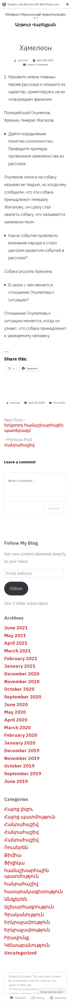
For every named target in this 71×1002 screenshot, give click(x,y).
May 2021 (15, 635)
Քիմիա (12, 855)
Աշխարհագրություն (29, 907)
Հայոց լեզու (18, 809)
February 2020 (20, 735)
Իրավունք (16, 937)
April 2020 (15, 720)
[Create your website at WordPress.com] (35, 4)
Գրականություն (24, 914)
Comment (54, 508)
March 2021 (17, 651)
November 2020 (22, 681)
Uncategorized (20, 953)
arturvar (23, 60)
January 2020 (19, 743)
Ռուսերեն (59, 402)
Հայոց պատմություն (29, 817)
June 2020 (16, 704)
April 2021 (15, 643)
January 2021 (19, 666)
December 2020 (21, 674)
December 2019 (21, 750)
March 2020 (17, 727)
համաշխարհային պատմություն (26, 873)
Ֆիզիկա (14, 863)
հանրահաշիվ (21, 884)
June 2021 (16, 628)
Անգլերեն (15, 899)
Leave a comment (37, 64)
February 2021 (20, 658)
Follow (16, 588)
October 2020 (19, 689)
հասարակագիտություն (33, 891)
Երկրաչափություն (27, 922)
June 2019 (16, 781)
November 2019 (22, 758)
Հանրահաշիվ (21, 824)
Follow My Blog (21, 543)
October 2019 (19, 766)
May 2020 (15, 712)
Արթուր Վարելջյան (35, 24)
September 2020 (22, 697)
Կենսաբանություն (27, 945)
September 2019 (22, 774)
